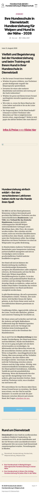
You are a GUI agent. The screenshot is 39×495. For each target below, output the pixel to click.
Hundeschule (28, 453)
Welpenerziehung (9, 455)
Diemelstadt (8, 453)
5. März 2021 (25, 38)
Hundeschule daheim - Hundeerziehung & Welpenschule (20, 5)
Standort (19, 14)
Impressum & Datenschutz (10, 491)
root (16, 38)
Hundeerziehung (18, 453)
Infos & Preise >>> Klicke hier (19, 129)
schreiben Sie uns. (23, 398)
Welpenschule (20, 455)
